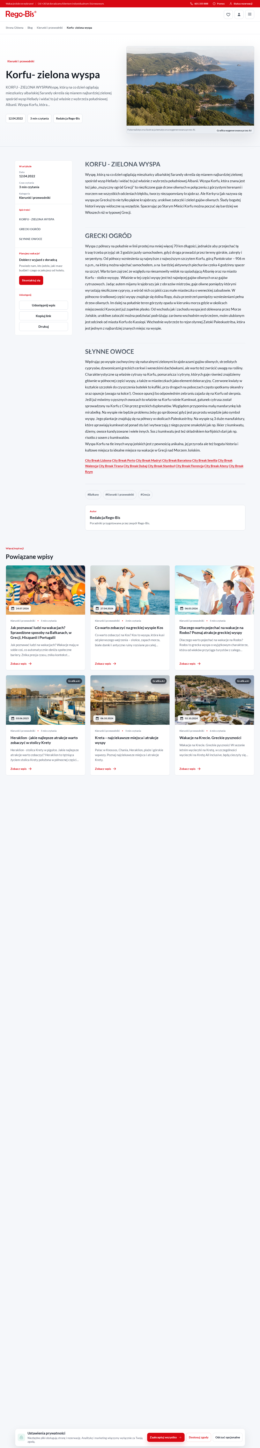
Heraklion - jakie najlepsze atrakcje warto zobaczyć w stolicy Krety (44, 740)
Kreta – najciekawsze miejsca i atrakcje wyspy (126, 740)
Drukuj (43, 327)
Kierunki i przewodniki (50, 27)
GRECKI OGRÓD (29, 229)
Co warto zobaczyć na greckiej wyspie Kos (129, 627)
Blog (30, 27)
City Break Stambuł (161, 466)
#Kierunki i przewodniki (119, 494)
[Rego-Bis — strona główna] (21, 14)
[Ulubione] (228, 14)
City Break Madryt (149, 460)
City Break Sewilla (204, 460)
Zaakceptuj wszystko (163, 1437)
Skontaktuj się (31, 280)
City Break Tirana (111, 466)
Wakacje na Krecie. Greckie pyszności (210, 737)
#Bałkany (93, 494)
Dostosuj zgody (198, 1437)
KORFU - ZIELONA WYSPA (36, 219)
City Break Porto (123, 460)
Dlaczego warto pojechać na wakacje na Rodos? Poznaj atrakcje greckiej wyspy (211, 630)
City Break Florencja (190, 466)
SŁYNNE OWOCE (30, 239)
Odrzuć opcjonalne (227, 1437)
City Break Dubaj (135, 466)
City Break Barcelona (177, 460)
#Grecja (145, 494)
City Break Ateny (216, 466)
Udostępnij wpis (43, 305)
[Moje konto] (239, 14)
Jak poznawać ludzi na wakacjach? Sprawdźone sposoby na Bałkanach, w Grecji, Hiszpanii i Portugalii (41, 632)
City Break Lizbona (98, 460)
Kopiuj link (43, 316)
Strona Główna (14, 27)
